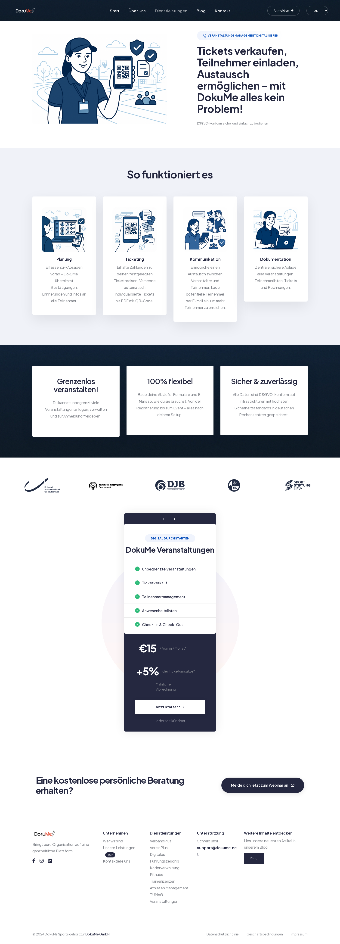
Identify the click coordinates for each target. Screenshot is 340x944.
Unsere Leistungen (119, 847)
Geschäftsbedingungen (265, 934)
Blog (201, 10)
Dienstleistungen (171, 10)
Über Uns (137, 10)
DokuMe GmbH (97, 934)
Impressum (299, 934)
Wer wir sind (113, 840)
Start (114, 10)
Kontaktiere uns (116, 861)
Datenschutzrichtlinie (223, 934)
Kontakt (222, 10)
